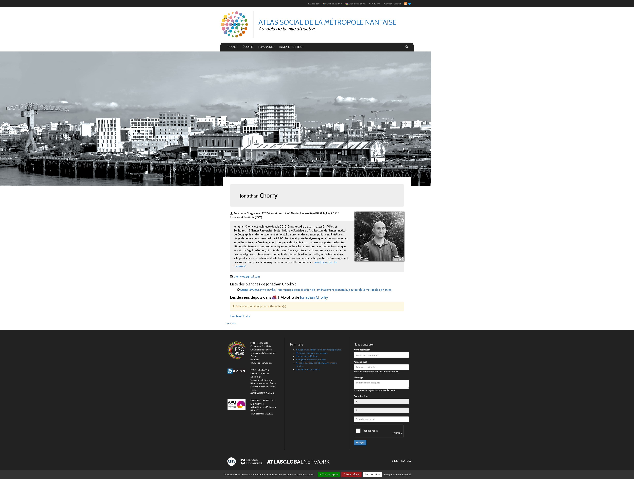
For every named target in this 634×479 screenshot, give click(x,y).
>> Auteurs (230, 323)
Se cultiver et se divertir (308, 369)
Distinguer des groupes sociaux (312, 352)
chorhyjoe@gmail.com (246, 276)
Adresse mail (360, 361)
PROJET (233, 47)
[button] (407, 47)
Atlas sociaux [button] (333, 3)
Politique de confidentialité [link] (397, 474)
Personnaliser (372, 474)
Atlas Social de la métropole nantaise (327, 22)
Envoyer (360, 442)
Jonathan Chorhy (314, 297)
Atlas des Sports (356, 3)
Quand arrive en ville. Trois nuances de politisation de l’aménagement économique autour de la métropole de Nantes (315, 289)
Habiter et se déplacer (307, 356)
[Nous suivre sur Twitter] (409, 3)
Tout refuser (352, 474)
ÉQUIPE (248, 47)
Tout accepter (329, 474)
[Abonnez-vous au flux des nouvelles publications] (405, 3)
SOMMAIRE (265, 47)
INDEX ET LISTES (290, 47)
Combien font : (361, 396)
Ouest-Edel (314, 3)
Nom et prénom (362, 349)
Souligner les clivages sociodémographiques (318, 349)
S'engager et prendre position (311, 359)
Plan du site (374, 3)
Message (358, 377)
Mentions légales (392, 3)
